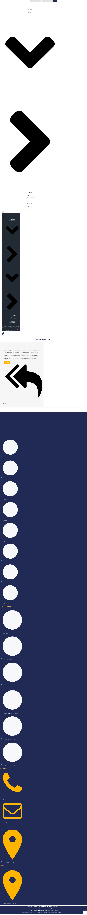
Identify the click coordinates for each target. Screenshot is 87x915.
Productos (13, 219)
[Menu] (29, 212)
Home (30, 7)
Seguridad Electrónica (31, 195)
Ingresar (55, 1)
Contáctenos (30, 208)
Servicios (30, 201)
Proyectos (30, 203)
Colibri (14, 330)
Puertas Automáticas (31, 197)
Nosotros (30, 9)
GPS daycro (31, 192)
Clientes (30, 206)
